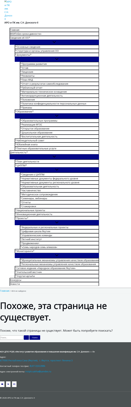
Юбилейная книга (27, 144)
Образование (24, 111)
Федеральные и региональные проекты (45, 227)
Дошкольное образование (37, 132)
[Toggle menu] (54, 42)
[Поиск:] (14, 337)
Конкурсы (15, 280)
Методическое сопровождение (40, 194)
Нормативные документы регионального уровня (50, 182)
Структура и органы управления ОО (38, 50)
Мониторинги (25, 251)
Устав (25, 67)
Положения (28, 99)
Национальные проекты (31, 210)
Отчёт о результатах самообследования (45, 83)
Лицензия (27, 71)
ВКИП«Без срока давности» (25, 33)
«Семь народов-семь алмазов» (39, 247)
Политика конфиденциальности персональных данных (54, 103)
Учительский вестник (29, 272)
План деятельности (28, 161)
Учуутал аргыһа (26, 276)
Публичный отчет (32, 87)
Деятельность (18, 152)
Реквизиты (28, 75)
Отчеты (26, 202)
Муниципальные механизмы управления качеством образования (60, 260)
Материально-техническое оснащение (44, 91)
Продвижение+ (30, 243)
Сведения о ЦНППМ (33, 174)
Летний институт (32, 239)
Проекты (22, 218)
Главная (14, 29)
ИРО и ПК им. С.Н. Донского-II (21, 22)
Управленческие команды (37, 235)
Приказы (27, 107)
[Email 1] (14, 384)
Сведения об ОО (19, 37)
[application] (29, 38)
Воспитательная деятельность (39, 136)
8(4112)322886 (37, 365)
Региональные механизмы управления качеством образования (59, 264)
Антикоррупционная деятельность (42, 95)
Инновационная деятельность (34, 214)
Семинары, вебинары (34, 198)
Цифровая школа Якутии (36, 231)
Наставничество (31, 190)
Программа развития (34, 63)
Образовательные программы (39, 120)
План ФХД (27, 79)
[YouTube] (2, 384)
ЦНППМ (21, 165)
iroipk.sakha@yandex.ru (38, 371)
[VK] (8, 384)
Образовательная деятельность (40, 186)
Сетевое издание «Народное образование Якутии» (46, 268)
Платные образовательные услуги (36, 148)
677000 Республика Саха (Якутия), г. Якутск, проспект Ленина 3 (36, 360)
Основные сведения (28, 46)
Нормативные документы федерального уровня (50, 178)
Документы (23, 54)
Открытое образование (35, 128)
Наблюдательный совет (30, 140)
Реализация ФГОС (32, 124)
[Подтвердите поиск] (26, 337)
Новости (15, 284)
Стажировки (29, 206)
